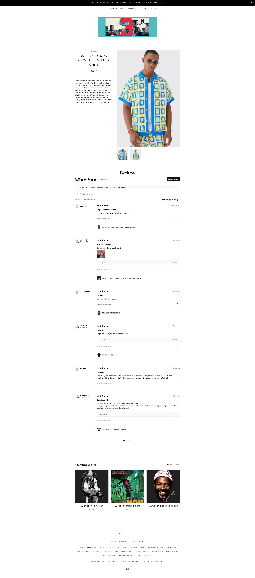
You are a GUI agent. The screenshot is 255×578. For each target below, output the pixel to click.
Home (113, 541)
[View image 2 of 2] (135, 154)
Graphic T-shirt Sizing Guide (153, 561)
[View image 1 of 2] (122, 154)
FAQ (124, 561)
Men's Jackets (157, 551)
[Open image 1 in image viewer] (148, 98)
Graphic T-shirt (121, 547)
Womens (133, 547)
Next (177, 465)
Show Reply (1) (103, 263)
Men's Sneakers (109, 555)
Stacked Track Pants (155, 547)
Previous (169, 465)
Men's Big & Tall (83, 551)
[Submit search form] (137, 533)
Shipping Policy (132, 8)
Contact (144, 8)
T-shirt (110, 547)
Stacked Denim (171, 547)
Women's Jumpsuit (125, 555)
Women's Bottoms (142, 551)
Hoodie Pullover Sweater (95, 547)
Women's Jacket (172, 551)
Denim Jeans (96, 551)
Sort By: (164, 200)
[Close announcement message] (251, 2)
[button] (109, 179)
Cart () (153, 8)
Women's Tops (126, 551)
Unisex (80, 547)
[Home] (127, 27)
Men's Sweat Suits (111, 551)
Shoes (137, 555)
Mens (142, 547)
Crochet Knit (147, 555)
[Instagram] (127, 569)
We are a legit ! (134, 561)
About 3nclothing (116, 8)
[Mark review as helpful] (177, 218)
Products (102, 8)
